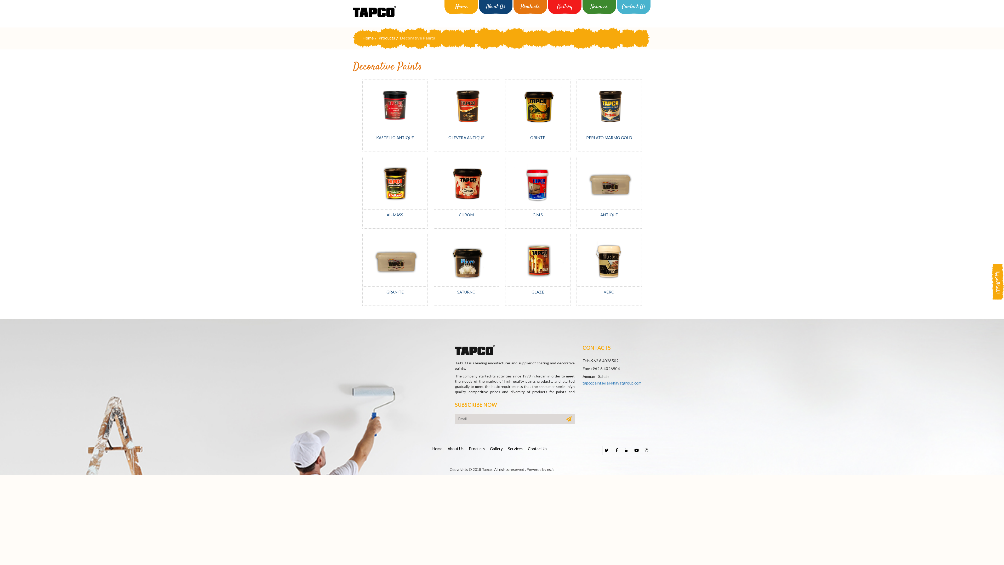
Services (599, 7)
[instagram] (646, 450)
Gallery (565, 7)
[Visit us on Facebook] (616, 450)
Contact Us (634, 7)
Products (530, 7)
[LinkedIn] (626, 450)
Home (461, 7)
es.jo (551, 469)
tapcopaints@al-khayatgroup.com (612, 383)
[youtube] (636, 450)
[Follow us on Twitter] (606, 450)
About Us (495, 7)
